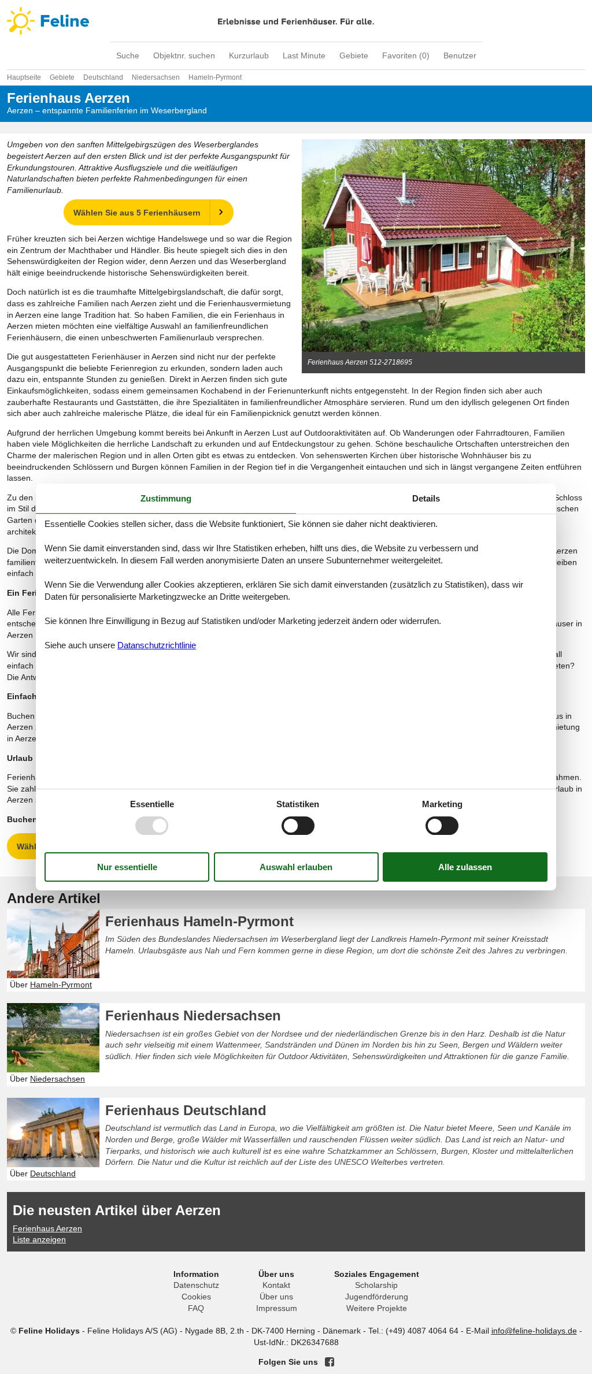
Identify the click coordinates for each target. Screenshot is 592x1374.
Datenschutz (196, 1285)
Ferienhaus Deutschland (186, 1110)
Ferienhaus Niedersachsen (193, 1015)
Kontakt (276, 1285)
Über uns (276, 1296)
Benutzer (459, 55)
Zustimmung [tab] (165, 498)
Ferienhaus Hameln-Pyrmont (199, 921)
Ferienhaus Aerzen (47, 1228)
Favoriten (406, 55)
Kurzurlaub (249, 55)
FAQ (196, 1308)
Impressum (276, 1308)
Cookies (196, 1296)
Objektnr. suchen (184, 55)
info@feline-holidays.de (534, 1330)
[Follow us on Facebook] (329, 1361)
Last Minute (304, 55)
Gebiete (353, 55)
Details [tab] (426, 498)
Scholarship (376, 1285)
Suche (127, 55)
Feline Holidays (296, 21)
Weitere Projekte (376, 1308)
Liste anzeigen (39, 1239)
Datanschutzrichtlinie (156, 645)
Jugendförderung (376, 1296)
